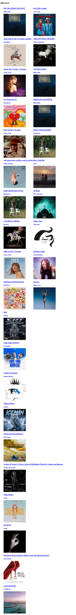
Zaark (5, 498)
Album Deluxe (9, 403)
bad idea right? (39, 251)
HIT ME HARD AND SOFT (14, 8)
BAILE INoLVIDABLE (42, 130)
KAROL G (7, 285)
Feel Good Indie (10, 586)
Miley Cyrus (37, 285)
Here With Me (39, 160)
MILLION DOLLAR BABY (44, 39)
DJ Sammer (7, 346)
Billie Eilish (7, 11)
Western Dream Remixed (13, 434)
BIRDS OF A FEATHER (42, 99)
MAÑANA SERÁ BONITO (14, 282)
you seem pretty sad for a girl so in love (18, 160)
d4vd (35, 163)
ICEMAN (7, 525)
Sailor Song (37, 221)
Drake (5, 528)
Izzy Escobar (7, 558)
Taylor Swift (7, 72)
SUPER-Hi (7, 589)
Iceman (6, 315)
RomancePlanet (8, 376)
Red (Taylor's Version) (12, 130)
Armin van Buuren (9, 467)
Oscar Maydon (38, 194)
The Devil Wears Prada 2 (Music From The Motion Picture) (26, 555)
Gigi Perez (36, 224)
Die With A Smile (40, 8)
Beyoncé (6, 224)
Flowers (36, 282)
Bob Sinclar (7, 437)
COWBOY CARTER (12, 221)
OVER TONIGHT (11, 373)
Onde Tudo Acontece (11, 343)
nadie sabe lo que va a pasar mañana (17, 39)
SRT (5, 312)
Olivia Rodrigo (8, 163)
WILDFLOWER (39, 69)
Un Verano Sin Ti (10, 99)
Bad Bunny (7, 42)
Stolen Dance (9, 495)
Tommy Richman (38, 42)
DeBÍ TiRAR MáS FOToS (13, 191)
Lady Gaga (36, 11)
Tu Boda (36, 191)
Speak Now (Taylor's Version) (15, 69)
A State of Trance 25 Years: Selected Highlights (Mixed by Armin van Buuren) (33, 464)
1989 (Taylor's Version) (12, 251)
